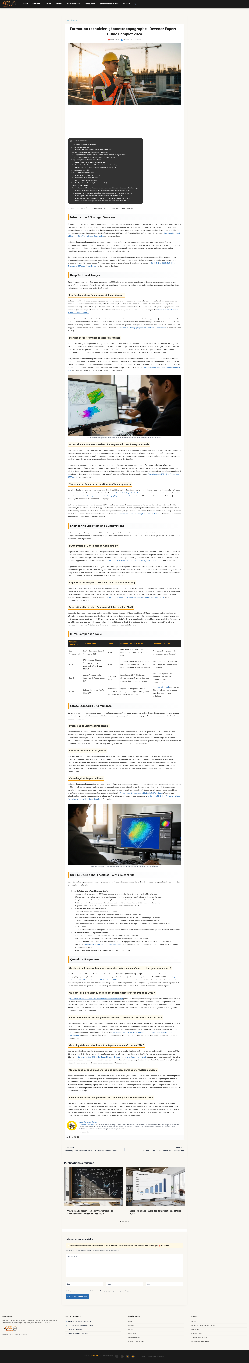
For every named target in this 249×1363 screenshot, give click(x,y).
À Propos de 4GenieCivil (199, 1338)
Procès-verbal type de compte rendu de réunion (102, 944)
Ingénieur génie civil (161, 687)
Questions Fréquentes (80, 185)
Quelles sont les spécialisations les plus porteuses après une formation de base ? (103, 198)
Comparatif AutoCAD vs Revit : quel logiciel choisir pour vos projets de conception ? (112, 1057)
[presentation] (93, 1186)
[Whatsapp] (75, 1137)
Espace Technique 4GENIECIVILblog (203, 1325)
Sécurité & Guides (134, 1338)
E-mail (110, 1284)
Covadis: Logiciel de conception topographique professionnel (106, 496)
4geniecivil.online (84, 1132)
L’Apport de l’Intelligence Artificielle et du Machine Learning (96, 165)
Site (148, 1284)
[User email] (78, 1137)
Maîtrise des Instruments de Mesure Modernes (91, 152)
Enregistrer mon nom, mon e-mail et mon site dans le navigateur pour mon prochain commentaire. (102, 1291)
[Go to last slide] (67, 1193)
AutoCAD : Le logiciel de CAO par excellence (132, 493)
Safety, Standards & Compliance (83, 172)
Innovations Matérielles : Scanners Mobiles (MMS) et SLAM (95, 167)
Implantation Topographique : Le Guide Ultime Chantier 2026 (143, 328)
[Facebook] (69, 1137)
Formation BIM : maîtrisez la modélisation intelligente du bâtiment (134, 560)
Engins (130, 1329)
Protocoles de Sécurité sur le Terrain (87, 175)
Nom (69, 1284)
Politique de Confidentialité (200, 1342)
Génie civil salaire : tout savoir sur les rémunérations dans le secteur (96, 998)
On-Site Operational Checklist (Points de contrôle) (89, 183)
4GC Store (126, 4)
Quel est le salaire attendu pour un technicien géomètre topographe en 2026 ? (102, 190)
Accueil (25, 4)
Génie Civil (131, 1321)
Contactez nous (196, 1333)
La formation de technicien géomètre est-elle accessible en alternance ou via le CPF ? (104, 193)
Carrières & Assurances (109, 4)
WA (133, 1356)
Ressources (132, 1333)
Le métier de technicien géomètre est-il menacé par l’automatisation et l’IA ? (101, 201)
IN (127, 1356)
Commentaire (72, 1256)
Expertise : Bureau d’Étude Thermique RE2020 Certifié (163, 1149)
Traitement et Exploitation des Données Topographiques (95, 157)
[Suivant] (181, 1193)
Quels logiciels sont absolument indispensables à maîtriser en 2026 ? (99, 195)
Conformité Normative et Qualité (86, 178)
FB (116, 1356)
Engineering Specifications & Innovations (86, 160)
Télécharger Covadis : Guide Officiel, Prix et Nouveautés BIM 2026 (91, 1149)
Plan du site (195, 1329)
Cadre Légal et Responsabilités (86, 180)
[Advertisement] (124, 122)
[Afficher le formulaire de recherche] (135, 4)
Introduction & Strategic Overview (84, 144)
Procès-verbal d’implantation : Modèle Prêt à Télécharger (141, 793)
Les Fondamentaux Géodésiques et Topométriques (93, 149)
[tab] (120, 1221)
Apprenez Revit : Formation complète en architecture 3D (138, 514)
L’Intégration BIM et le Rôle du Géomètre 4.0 (91, 162)
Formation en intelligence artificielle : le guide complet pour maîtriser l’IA (136, 597)
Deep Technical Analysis (80, 147)
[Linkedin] (67, 1137)
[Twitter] (72, 1137)
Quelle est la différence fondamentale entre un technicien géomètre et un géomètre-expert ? (107, 188)
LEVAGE (131, 1325)
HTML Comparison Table (80, 170)
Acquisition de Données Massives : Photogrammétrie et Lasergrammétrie (100, 155)
